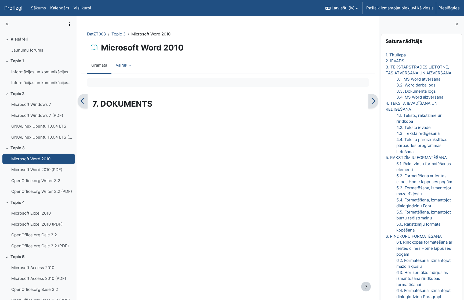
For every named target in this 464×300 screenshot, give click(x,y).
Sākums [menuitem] (38, 7)
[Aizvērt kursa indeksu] (7, 24)
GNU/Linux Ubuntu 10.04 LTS (38, 126)
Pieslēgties (449, 7)
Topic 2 (17, 93)
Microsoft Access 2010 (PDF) (38, 278)
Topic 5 (17, 256)
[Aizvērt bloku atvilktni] (457, 24)
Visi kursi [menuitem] (82, 7)
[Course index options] (69, 24)
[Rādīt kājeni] (366, 286)
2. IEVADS (395, 60)
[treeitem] (38, 45)
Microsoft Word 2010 (30, 158)
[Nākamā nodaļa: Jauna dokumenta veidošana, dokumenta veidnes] (373, 101)
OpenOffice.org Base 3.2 (34, 289)
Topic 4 (17, 202)
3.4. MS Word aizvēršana (419, 97)
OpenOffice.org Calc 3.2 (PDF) (40, 245)
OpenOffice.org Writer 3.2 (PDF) (41, 191)
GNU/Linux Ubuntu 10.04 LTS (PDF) (41, 137)
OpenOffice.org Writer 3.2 (35, 180)
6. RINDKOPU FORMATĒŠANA (414, 236)
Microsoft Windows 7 (31, 104)
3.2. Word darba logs (416, 85)
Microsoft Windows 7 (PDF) (37, 115)
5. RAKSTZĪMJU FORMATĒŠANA (416, 157)
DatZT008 (96, 34)
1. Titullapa (396, 54)
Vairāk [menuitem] (121, 65)
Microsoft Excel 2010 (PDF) (37, 224)
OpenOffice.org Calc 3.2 (34, 234)
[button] (341, 8)
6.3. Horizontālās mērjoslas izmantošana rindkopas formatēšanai (422, 278)
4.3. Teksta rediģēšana (418, 133)
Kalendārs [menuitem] (59, 7)
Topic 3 (17, 147)
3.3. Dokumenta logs (416, 91)
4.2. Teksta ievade (413, 127)
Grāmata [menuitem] (99, 65)
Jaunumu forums (27, 50)
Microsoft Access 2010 (32, 267)
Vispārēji (19, 39)
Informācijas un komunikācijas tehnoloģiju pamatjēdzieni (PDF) (41, 82)
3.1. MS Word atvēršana (418, 79)
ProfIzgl (13, 8)
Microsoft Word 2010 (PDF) (36, 169)
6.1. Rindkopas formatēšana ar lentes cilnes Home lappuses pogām (424, 248)
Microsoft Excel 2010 (31, 213)
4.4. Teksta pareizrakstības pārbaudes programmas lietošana (421, 145)
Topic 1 (17, 60)
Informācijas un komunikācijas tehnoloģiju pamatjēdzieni (41, 71)
